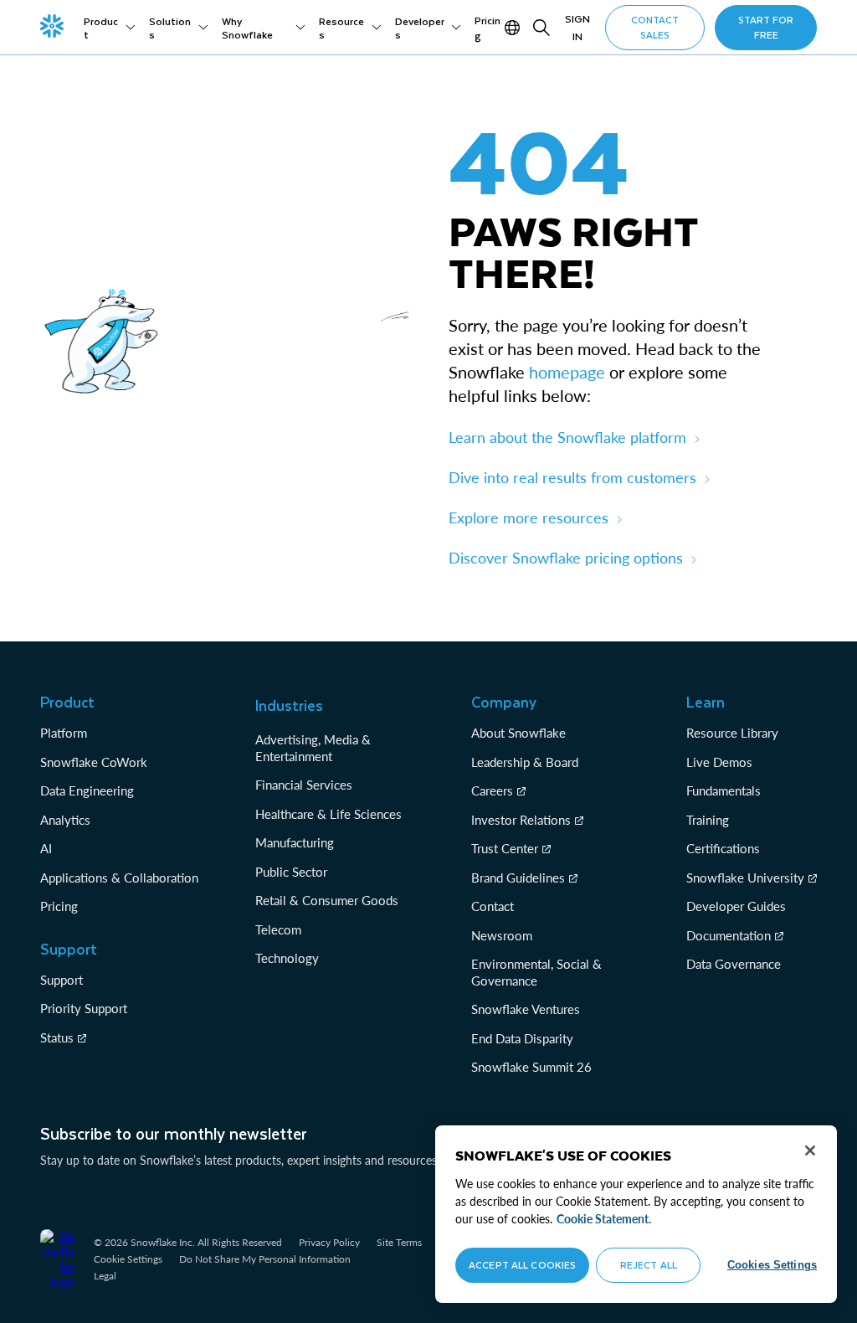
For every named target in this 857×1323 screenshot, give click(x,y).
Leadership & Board (524, 762)
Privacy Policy (329, 1242)
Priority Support (83, 1008)
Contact (492, 906)
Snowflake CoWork (93, 762)
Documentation (728, 935)
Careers (492, 790)
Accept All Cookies (522, 1265)
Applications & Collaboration (119, 877)
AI (46, 848)
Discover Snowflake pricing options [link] (566, 557)
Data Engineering (87, 790)
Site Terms (399, 1242)
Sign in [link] (577, 27)
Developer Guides (736, 906)
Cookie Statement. (604, 1219)
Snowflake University (745, 877)
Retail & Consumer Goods (326, 900)
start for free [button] (765, 27)
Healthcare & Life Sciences (328, 813)
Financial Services (303, 784)
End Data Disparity (522, 1038)
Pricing (59, 906)
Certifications (723, 848)
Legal (105, 1275)
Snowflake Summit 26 (531, 1066)
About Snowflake (518, 732)
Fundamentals (723, 790)
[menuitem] (110, 27)
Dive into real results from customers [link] (572, 477)
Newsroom (501, 935)
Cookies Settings (772, 1265)
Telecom (278, 929)
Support (61, 979)
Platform (63, 732)
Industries (289, 705)
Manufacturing (294, 842)
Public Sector (291, 871)
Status (57, 1037)
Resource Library (732, 732)
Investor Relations (521, 819)
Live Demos (719, 762)
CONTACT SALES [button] (655, 27)
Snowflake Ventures (525, 1009)
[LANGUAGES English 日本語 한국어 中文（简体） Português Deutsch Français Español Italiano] (514, 27)
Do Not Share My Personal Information (265, 1259)
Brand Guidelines (518, 877)
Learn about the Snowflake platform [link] (567, 437)
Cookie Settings (128, 1259)
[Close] (810, 1150)
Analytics (65, 819)
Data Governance (733, 963)
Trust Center (504, 848)
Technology (287, 957)
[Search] (541, 27)
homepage (567, 372)
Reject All (648, 1265)
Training (707, 819)
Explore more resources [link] (528, 517)
